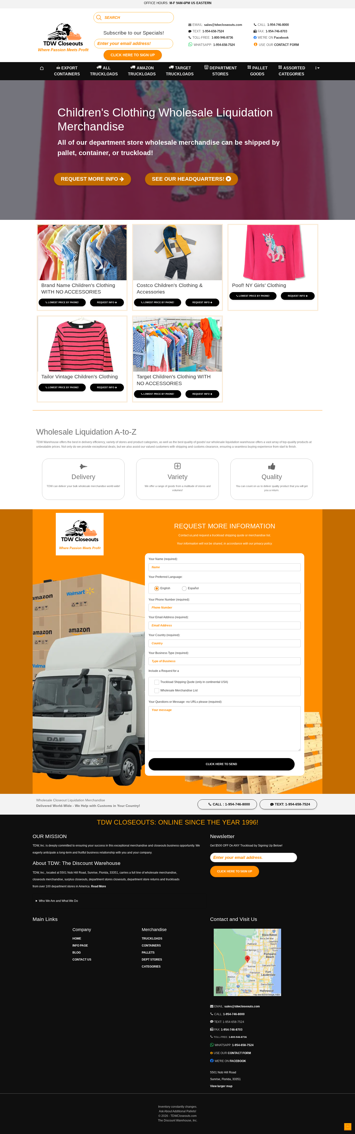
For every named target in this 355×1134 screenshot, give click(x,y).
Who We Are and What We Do (58, 901)
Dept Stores (152, 959)
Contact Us (81, 959)
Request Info (106, 302)
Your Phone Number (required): (169, 599)
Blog (76, 952)
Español (193, 588)
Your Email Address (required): (169, 617)
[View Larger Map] (247, 998)
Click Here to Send (221, 764)
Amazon (142, 71)
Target (180, 71)
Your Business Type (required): (169, 653)
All (104, 71)
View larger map (221, 1086)
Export (67, 71)
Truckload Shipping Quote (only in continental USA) (194, 682)
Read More (98, 886)
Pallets (148, 952)
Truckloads (152, 938)
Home (76, 938)
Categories (151, 966)
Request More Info (90, 179)
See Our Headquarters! (189, 179)
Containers (151, 945)
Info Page (80, 945)
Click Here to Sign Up (133, 55)
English (165, 588)
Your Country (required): (164, 635)
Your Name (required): (163, 559)
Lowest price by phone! (63, 302)
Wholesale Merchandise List (179, 690)
